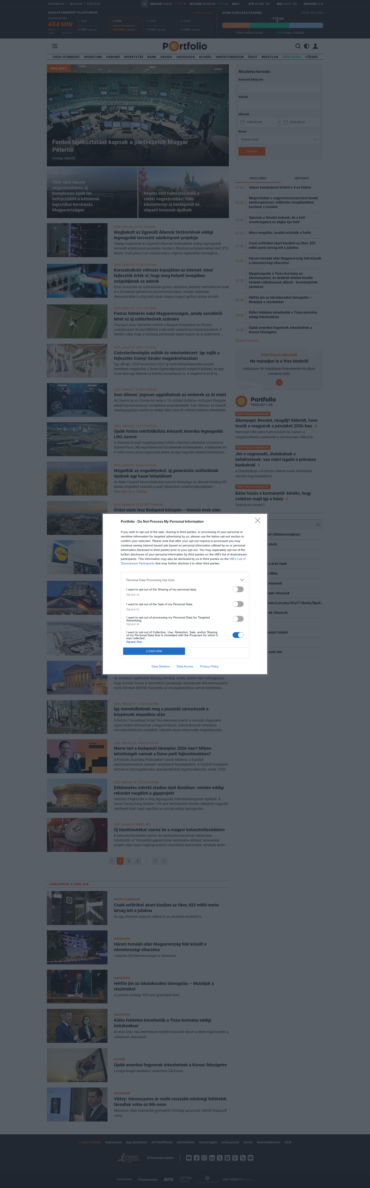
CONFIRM (154, 651)
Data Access (185, 666)
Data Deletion (161, 666)
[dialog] (185, 594)
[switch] (238, 589)
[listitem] (185, 580)
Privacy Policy (209, 666)
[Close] (259, 522)
